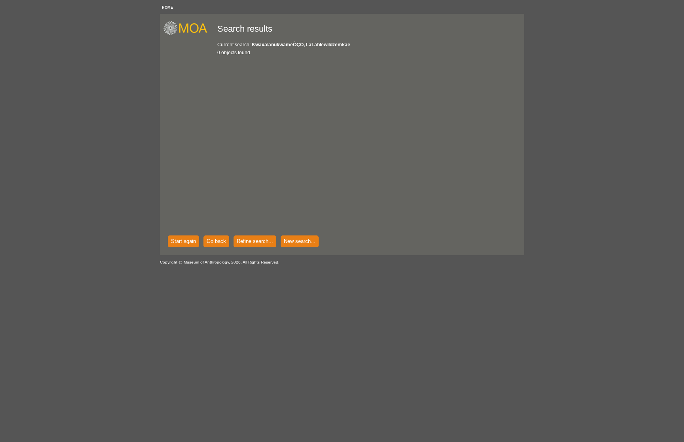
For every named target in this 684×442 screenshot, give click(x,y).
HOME (167, 7)
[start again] (188, 34)
